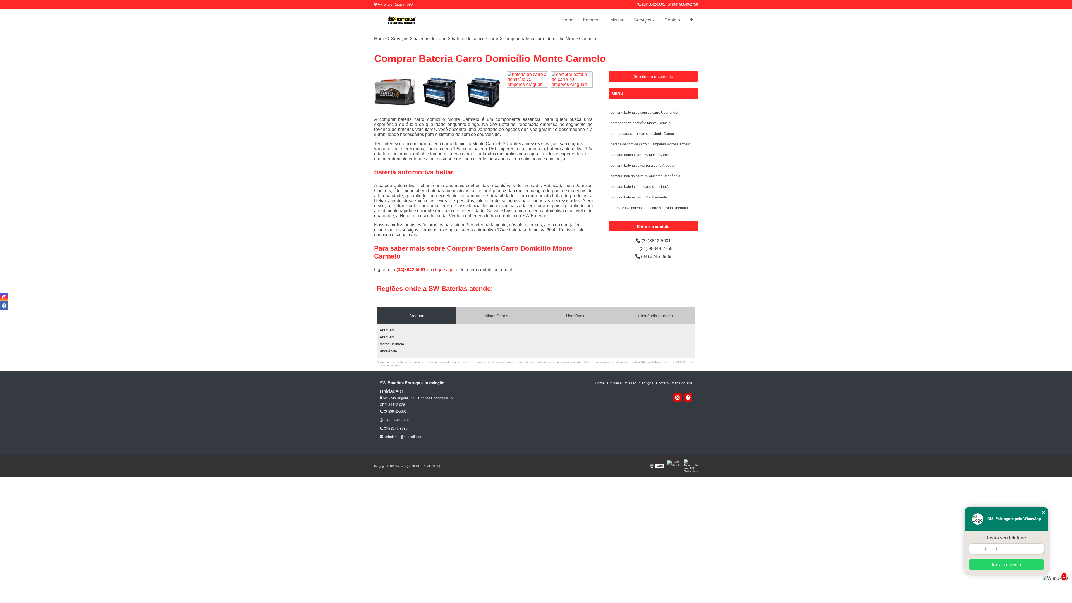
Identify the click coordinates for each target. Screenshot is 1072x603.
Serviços (642, 20)
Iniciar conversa (1006, 564)
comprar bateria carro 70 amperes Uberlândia (645, 176)
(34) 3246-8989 (655, 256)
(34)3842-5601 (653, 4)
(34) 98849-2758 (684, 4)
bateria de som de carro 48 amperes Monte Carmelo (650, 144)
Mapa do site (681, 383)
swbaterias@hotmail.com (402, 437)
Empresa (592, 20)
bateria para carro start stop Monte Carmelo (644, 134)
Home (567, 20)
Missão (617, 20)
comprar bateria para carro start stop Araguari (645, 187)
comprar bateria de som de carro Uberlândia (644, 112)
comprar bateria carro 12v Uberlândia (639, 197)
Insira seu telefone (1006, 537)
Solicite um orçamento (653, 76)
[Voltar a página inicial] (402, 20)
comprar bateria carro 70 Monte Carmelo (642, 155)
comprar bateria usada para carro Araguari (643, 166)
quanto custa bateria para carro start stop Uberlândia (651, 208)
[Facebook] (688, 397)
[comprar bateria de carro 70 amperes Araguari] (572, 92)
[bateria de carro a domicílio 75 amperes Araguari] (528, 92)
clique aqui (444, 269)
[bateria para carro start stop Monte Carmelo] (483, 92)
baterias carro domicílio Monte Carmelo (641, 123)
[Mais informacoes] (691, 20)
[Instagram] (677, 397)
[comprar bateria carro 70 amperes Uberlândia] (395, 92)
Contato (672, 20)
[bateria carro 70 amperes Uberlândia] (439, 92)
